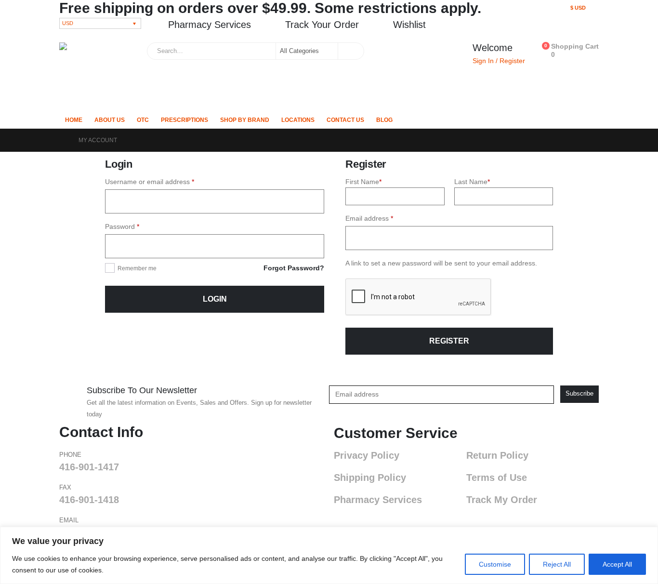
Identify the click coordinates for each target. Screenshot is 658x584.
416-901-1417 (89, 467)
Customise (495, 564)
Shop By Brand (244, 120)
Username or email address (163, 181)
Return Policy (497, 455)
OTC (143, 120)
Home (73, 120)
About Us (109, 120)
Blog (384, 120)
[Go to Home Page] (62, 140)
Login (215, 299)
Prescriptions (184, 120)
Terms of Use (496, 477)
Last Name (472, 182)
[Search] (350, 51)
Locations (298, 120)
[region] (329, 555)
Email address (383, 217)
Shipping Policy (370, 477)
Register (449, 341)
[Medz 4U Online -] (96, 74)
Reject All (557, 564)
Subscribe (579, 393)
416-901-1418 (89, 499)
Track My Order (501, 499)
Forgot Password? (293, 268)
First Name (363, 182)
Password (136, 225)
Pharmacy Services (378, 499)
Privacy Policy (366, 455)
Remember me (137, 268)
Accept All (617, 564)
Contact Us (345, 120)
